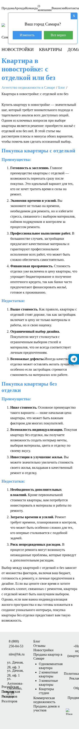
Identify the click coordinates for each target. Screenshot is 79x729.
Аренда (19, 8)
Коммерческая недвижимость (44, 700)
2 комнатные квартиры (48, 674)
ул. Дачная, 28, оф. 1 (15, 671)
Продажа (8, 8)
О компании (45, 8)
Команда (31, 8)
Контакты (72, 8)
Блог (36, 641)
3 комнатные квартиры (48, 682)
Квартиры (50, 49)
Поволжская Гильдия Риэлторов (11, 692)
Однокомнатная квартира (51, 666)
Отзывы (39, 646)
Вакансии (58, 8)
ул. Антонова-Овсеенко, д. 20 (15, 679)
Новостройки (18, 49)
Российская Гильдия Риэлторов (10, 687)
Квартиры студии (46, 691)
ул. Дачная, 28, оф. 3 (15, 662)
